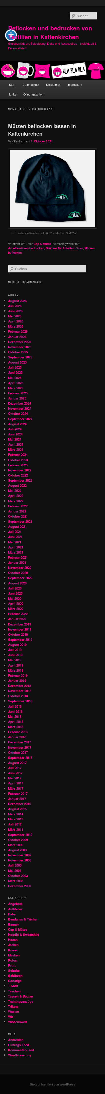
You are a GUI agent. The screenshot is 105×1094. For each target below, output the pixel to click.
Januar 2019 (17, 680)
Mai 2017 (14, 778)
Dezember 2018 (19, 685)
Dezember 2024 (19, 403)
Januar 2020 (17, 618)
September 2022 (20, 480)
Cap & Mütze (42, 244)
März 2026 (15, 326)
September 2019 (20, 639)
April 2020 (15, 603)
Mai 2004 (14, 870)
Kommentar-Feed (21, 1050)
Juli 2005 (14, 865)
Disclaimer (53, 84)
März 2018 (15, 726)
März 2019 (15, 670)
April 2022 (15, 495)
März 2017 (15, 788)
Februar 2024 (18, 454)
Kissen (13, 950)
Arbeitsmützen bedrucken (26, 248)
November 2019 (19, 629)
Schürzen (15, 975)
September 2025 (20, 357)
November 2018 (19, 690)
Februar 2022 (18, 506)
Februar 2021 (18, 557)
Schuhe (14, 970)
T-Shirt (13, 985)
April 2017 (15, 783)
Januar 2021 (17, 562)
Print (11, 965)
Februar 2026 (18, 331)
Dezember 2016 (19, 803)
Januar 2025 (17, 398)
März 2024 (15, 449)
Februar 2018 (18, 731)
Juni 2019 (15, 654)
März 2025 (15, 388)
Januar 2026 (17, 336)
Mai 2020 (14, 598)
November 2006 (19, 860)
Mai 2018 (14, 716)
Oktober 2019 (18, 634)
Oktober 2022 (18, 475)
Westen (13, 1011)
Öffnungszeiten (33, 94)
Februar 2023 (18, 465)
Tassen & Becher (20, 996)
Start (12, 84)
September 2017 (20, 757)
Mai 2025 (14, 377)
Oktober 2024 (18, 413)
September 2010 (20, 834)
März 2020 (15, 608)
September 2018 (20, 701)
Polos (12, 960)
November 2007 (19, 855)
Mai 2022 (14, 490)
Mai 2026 (14, 316)
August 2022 (17, 485)
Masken (14, 955)
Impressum (74, 84)
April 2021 (15, 547)
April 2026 (15, 321)
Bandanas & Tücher (23, 919)
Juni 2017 (15, 773)
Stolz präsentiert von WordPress (52, 1084)
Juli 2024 (14, 429)
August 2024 (17, 424)
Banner (13, 924)
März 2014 (15, 814)
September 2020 (20, 577)
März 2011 (15, 829)
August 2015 (17, 809)
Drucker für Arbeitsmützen (64, 248)
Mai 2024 (14, 439)
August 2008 (17, 850)
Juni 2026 (15, 311)
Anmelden (15, 1039)
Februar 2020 (18, 613)
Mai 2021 (14, 542)
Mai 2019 (14, 660)
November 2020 (19, 567)
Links (12, 94)
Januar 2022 (17, 511)
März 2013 (15, 819)
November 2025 (19, 347)
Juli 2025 (14, 367)
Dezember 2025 (19, 341)
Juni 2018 (15, 711)
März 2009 (15, 844)
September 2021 (20, 521)
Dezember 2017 (19, 742)
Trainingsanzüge (20, 1001)
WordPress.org (19, 1055)
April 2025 (15, 383)
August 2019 (17, 644)
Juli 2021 (14, 531)
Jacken (13, 944)
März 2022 (15, 501)
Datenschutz (30, 84)
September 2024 (20, 419)
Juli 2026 (14, 306)
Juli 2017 (14, 767)
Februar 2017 (18, 793)
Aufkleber (15, 909)
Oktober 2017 (18, 752)
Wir (10, 1016)
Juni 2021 (15, 536)
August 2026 (17, 300)
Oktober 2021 (18, 516)
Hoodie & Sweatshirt (23, 934)
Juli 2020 (14, 588)
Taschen (14, 991)
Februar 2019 (18, 675)
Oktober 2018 (18, 696)
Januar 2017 (17, 798)
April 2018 (15, 721)
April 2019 (15, 665)
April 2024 (15, 444)
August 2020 (17, 583)
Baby (12, 914)
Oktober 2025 (18, 352)
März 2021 (15, 552)
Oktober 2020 (18, 572)
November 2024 (19, 408)
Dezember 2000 (19, 886)
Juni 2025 (15, 372)
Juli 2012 (14, 824)
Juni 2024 (15, 434)
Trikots (13, 1006)
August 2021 (17, 526)
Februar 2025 (18, 393)
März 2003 (15, 880)
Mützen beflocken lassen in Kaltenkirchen (42, 129)
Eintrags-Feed (18, 1044)
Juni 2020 (15, 593)
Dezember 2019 (19, 624)
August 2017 (17, 762)
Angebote (15, 903)
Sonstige (14, 980)
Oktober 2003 (18, 875)
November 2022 (19, 470)
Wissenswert (17, 1021)
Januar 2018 (17, 737)
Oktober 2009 (18, 839)
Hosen (13, 939)
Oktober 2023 (18, 460)
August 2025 (17, 362)
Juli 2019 (14, 649)
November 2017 (19, 747)
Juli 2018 (14, 706)
